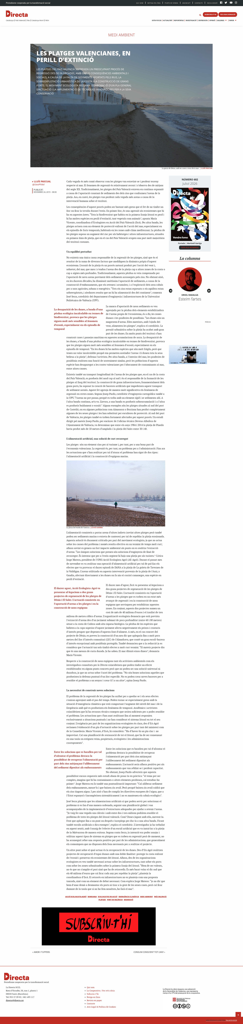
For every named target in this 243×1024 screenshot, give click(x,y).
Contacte (199, 3)
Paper (231, 20)
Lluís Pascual (207, 168)
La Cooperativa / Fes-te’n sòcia (101, 991)
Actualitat (167, 20)
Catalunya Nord (38, 20)
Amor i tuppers (42, 952)
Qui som (90, 987)
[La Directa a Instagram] (236, 2)
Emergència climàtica (129, 896)
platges (102, 900)
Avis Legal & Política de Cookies (101, 1007)
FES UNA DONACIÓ (227, 14)
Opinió (212, 20)
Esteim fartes (190, 299)
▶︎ (209, 291)
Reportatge (179, 20)
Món (47, 20)
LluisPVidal (39, 184)
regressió (128, 900)
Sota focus (156, 20)
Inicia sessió (212, 3)
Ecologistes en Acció (107, 896)
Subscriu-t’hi (93, 994)
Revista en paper (94, 1000)
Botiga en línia (154, 3)
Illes (28, 20)
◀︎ (171, 291)
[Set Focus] (200, 15)
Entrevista (202, 20)
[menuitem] (10, 20)
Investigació (191, 20)
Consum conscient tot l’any (149, 952)
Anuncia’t (186, 3)
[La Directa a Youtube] (231, 2)
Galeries (220, 20)
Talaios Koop (221, 1020)
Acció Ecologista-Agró (75, 896)
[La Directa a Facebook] (221, 2)
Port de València (115, 900)
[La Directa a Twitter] (226, 2)
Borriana (92, 896)
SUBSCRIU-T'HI (210, 14)
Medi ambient (121, 34)
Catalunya (10, 20)
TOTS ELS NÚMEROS (190, 247)
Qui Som (139, 3)
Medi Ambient (146, 896)
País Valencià (20, 20)
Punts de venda (171, 3)
